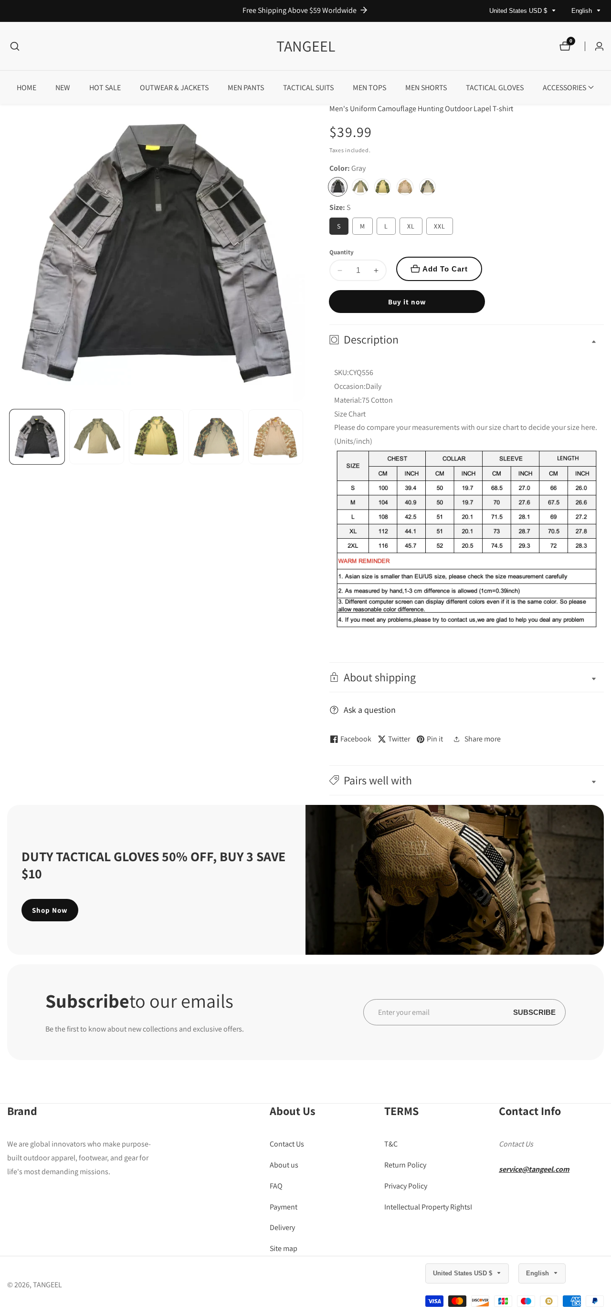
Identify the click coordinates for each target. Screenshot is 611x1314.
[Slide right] (302, 437)
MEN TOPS (369, 88)
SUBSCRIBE (534, 1012)
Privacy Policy (405, 1185)
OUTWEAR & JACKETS (174, 88)
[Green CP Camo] (382, 186)
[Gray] (337, 186)
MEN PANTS (246, 88)
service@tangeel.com (534, 1169)
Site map (283, 1248)
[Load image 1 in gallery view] (37, 436)
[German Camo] (427, 186)
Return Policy (405, 1165)
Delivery (282, 1227)
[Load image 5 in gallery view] (275, 436)
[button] (564, 87)
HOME (26, 88)
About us (284, 1165)
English (582, 10)
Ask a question (370, 709)
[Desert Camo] (405, 186)
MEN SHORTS (426, 88)
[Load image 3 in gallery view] (156, 436)
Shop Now (50, 910)
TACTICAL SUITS (308, 88)
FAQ (276, 1185)
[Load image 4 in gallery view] (216, 436)
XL (411, 226)
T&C (391, 1144)
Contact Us (287, 1144)
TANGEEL (47, 1285)
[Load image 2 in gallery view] (96, 436)
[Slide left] (10, 437)
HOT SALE (105, 88)
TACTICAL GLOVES (495, 88)
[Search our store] (14, 46)
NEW (62, 88)
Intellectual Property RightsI (428, 1206)
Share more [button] (482, 739)
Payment (283, 1206)
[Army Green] (360, 186)
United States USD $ (519, 10)
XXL (439, 226)
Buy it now (407, 301)
